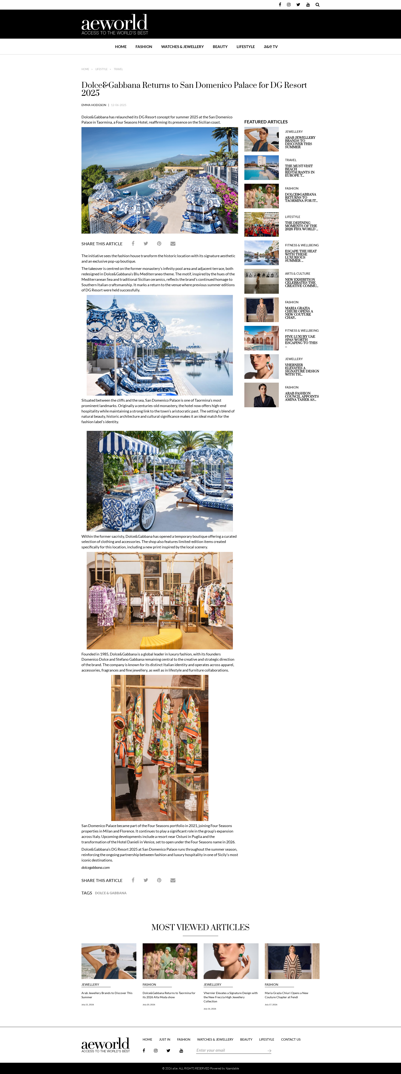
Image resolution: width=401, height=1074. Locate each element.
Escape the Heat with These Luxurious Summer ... (301, 256)
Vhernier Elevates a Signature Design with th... (302, 370)
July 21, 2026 (87, 1004)
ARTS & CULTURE (297, 273)
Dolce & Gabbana (111, 893)
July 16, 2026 (210, 1008)
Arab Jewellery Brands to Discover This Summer (300, 142)
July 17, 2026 (271, 1004)
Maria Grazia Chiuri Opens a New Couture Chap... (299, 313)
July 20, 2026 (149, 1004)
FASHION (144, 46)
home (85, 69)
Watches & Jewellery (215, 1039)
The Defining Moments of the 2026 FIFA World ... (301, 226)
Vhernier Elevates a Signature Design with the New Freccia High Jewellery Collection (231, 997)
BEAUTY (220, 46)
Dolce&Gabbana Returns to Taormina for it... (301, 197)
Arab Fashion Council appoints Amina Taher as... (302, 396)
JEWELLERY (294, 131)
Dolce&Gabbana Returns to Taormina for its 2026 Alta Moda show (169, 995)
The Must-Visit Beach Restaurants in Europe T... (300, 171)
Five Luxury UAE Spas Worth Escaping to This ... (301, 341)
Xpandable (232, 1068)
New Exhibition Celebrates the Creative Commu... (301, 283)
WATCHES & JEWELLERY (182, 46)
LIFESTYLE (246, 46)
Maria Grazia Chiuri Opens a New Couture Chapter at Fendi (286, 995)
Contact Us (291, 1039)
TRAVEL (118, 69)
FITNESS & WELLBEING (302, 245)
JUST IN (164, 1039)
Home (121, 46)
